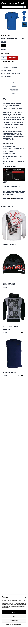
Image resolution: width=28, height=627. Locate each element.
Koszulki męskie (5, 35)
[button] (25, 597)
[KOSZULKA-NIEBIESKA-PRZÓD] (11, 21)
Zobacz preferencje (14, 621)
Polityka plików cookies (10, 624)
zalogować (11, 198)
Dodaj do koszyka (13, 58)
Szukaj (24, 7)
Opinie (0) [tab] (14, 94)
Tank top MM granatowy (10, 372)
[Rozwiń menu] (26, 3)
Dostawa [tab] (14, 86)
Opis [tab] (14, 82)
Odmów (14, 616)
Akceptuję (14, 612)
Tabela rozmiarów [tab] (14, 90)
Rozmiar (3, 50)
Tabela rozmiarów (5, 53)
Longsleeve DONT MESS (9, 244)
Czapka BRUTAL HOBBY (9, 284)
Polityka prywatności (17, 624)
